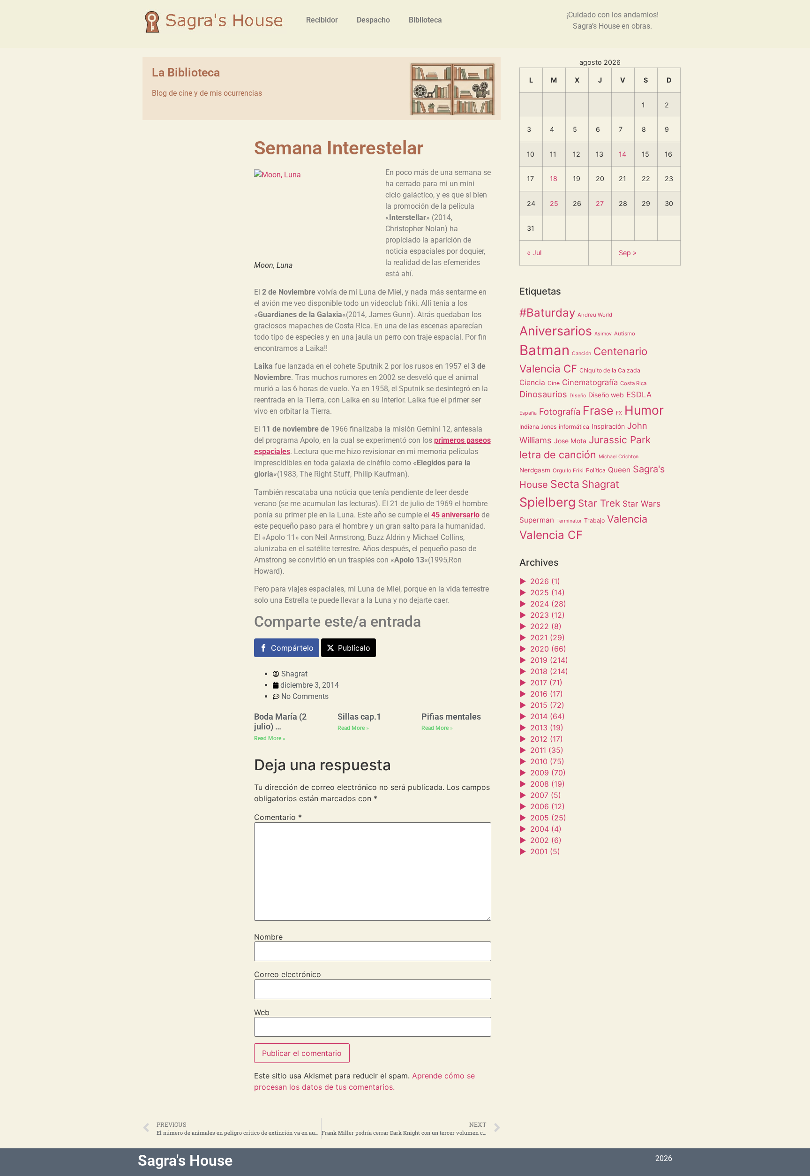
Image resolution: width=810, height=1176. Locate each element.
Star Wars (641, 503)
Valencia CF (551, 535)
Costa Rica (633, 383)
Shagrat (600, 484)
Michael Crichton (618, 457)
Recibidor (322, 19)
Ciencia (532, 382)
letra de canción (557, 454)
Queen (619, 469)
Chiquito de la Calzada (609, 370)
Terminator (569, 521)
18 (553, 178)
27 (600, 203)
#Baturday (547, 312)
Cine (554, 383)
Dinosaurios (543, 394)
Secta (564, 484)
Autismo (624, 333)
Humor (644, 409)
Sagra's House (185, 1160)
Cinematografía (590, 382)
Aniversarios (555, 330)
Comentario (278, 817)
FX (619, 413)
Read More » (269, 738)
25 (554, 203)
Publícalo (354, 647)
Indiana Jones (537, 426)
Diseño (578, 396)
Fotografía (559, 411)
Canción (581, 353)
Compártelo (292, 647)
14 (622, 154)
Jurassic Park (620, 440)
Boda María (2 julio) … (280, 722)
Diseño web (606, 395)
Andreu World (595, 314)
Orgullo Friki (568, 470)
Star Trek (599, 503)
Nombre (268, 937)
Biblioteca (425, 19)
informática (574, 426)
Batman (544, 350)
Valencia (627, 519)
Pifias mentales (451, 716)
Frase (598, 410)
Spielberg (547, 501)
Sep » (628, 253)
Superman (536, 520)
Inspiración (608, 426)
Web (262, 1012)
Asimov (603, 334)
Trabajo (594, 520)
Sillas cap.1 (359, 716)
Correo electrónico (287, 974)
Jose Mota (570, 441)
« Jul (534, 253)
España (528, 413)
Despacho (373, 19)
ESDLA (639, 394)
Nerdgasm (534, 470)
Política (596, 470)
